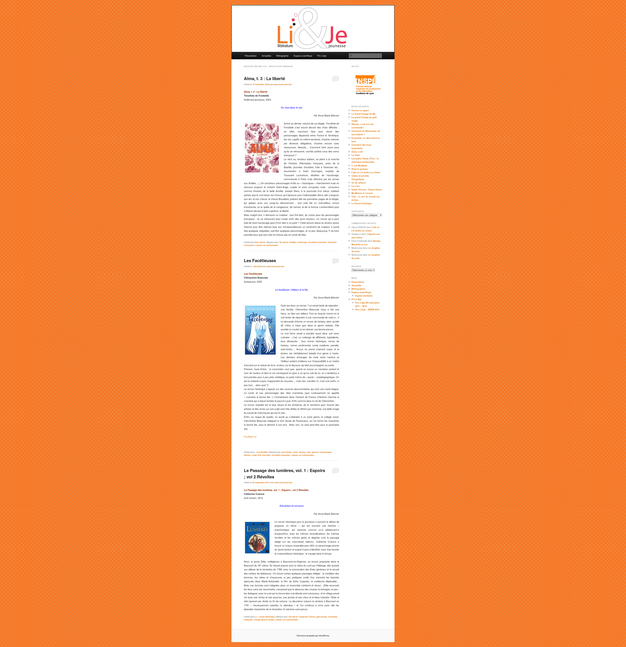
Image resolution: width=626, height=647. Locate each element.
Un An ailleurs (358, 182)
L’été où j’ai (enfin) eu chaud (365, 172)
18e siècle (283, 242)
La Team (355, 155)
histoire (247, 455)
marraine (266, 455)
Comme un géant (360, 110)
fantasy (302, 452)
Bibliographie (282, 55)
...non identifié (261, 452)
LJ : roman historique (265, 616)
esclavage (302, 242)
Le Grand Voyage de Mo (363, 113)
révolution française (317, 242)
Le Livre (355, 186)
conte (295, 452)
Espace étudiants (364, 295)
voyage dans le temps (264, 619)
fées (309, 452)
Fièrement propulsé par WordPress (313, 635)
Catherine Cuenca (307, 616)
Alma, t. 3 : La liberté (264, 78)
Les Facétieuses (260, 260)
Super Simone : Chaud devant (366, 189)
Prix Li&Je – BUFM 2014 (367, 309)
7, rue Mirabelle (359, 165)
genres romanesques (322, 452)
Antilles (292, 242)
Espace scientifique (303, 55)
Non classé (260, 242)
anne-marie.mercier (282, 84)
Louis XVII (256, 455)
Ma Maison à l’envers (362, 193)
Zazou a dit (357, 151)
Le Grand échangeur (361, 203)
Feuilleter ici (250, 436)
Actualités (266, 55)
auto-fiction (286, 452)
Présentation (251, 55)
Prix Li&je (321, 55)
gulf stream (321, 616)
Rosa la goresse (359, 168)
